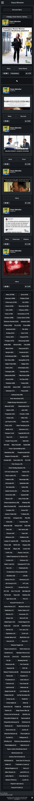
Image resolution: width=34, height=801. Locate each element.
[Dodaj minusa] (6, 73)
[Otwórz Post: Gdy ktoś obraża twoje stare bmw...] (17, 267)
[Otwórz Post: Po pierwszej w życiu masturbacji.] (17, 103)
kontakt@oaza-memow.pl (20, 798)
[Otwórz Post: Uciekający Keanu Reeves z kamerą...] (17, 63)
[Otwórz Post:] (17, 144)
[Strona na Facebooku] (32, 798)
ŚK (19, 799)
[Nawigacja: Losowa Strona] (17, 81)
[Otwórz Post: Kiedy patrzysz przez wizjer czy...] (17, 185)
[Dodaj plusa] (5, 73)
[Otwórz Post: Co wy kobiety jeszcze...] (17, 225)
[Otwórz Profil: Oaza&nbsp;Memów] (5, 23)
